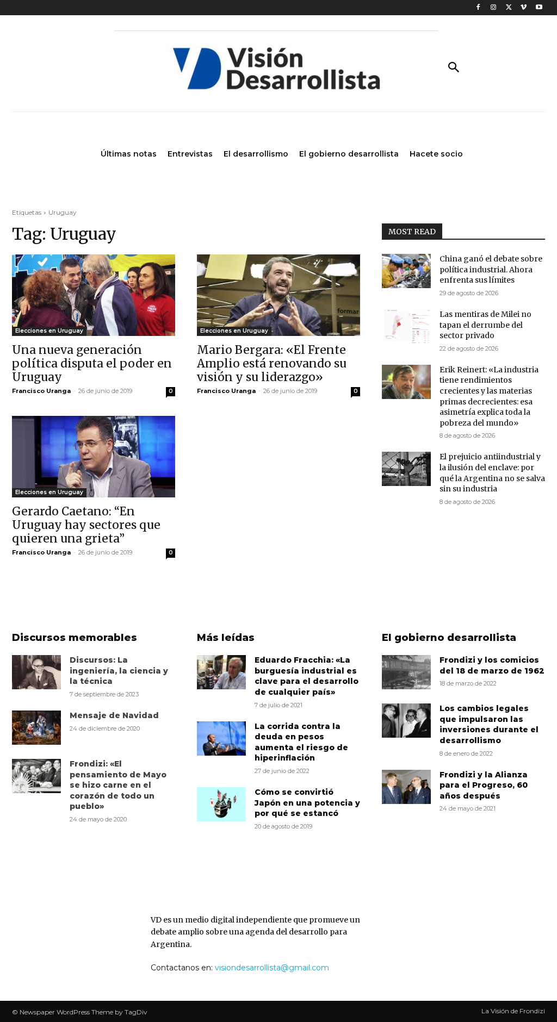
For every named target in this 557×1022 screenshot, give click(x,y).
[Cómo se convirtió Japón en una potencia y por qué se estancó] (221, 804)
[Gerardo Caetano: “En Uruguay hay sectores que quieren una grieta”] (93, 456)
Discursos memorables (74, 638)
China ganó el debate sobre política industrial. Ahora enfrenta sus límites (491, 269)
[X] (509, 8)
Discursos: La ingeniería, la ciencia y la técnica (119, 670)
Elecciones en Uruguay (49, 330)
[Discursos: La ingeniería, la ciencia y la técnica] (36, 672)
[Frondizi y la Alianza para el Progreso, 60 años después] (406, 787)
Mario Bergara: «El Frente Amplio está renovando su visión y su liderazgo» (271, 363)
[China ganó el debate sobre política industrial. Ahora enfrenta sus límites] (406, 271)
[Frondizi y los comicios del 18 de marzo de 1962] (406, 672)
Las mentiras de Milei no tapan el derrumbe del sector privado (485, 324)
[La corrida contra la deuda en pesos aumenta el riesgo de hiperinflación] (221, 738)
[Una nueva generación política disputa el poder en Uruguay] (93, 295)
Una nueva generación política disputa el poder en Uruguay (92, 363)
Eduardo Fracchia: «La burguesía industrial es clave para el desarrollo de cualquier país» (306, 676)
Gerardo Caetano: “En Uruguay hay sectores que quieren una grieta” (86, 525)
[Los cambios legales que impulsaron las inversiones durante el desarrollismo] (406, 720)
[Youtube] (539, 8)
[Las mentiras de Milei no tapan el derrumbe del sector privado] (406, 326)
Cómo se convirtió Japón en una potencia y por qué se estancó (307, 802)
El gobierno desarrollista (449, 638)
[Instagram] (493, 8)
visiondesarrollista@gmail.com (272, 968)
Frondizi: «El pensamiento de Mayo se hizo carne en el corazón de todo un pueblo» (118, 785)
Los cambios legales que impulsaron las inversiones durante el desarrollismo (489, 724)
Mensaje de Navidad (114, 715)
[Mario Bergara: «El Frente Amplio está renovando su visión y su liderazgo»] (278, 295)
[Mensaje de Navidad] (36, 728)
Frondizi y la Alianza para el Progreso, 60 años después (484, 785)
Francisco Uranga (41, 391)
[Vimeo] (523, 8)
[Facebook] (478, 8)
